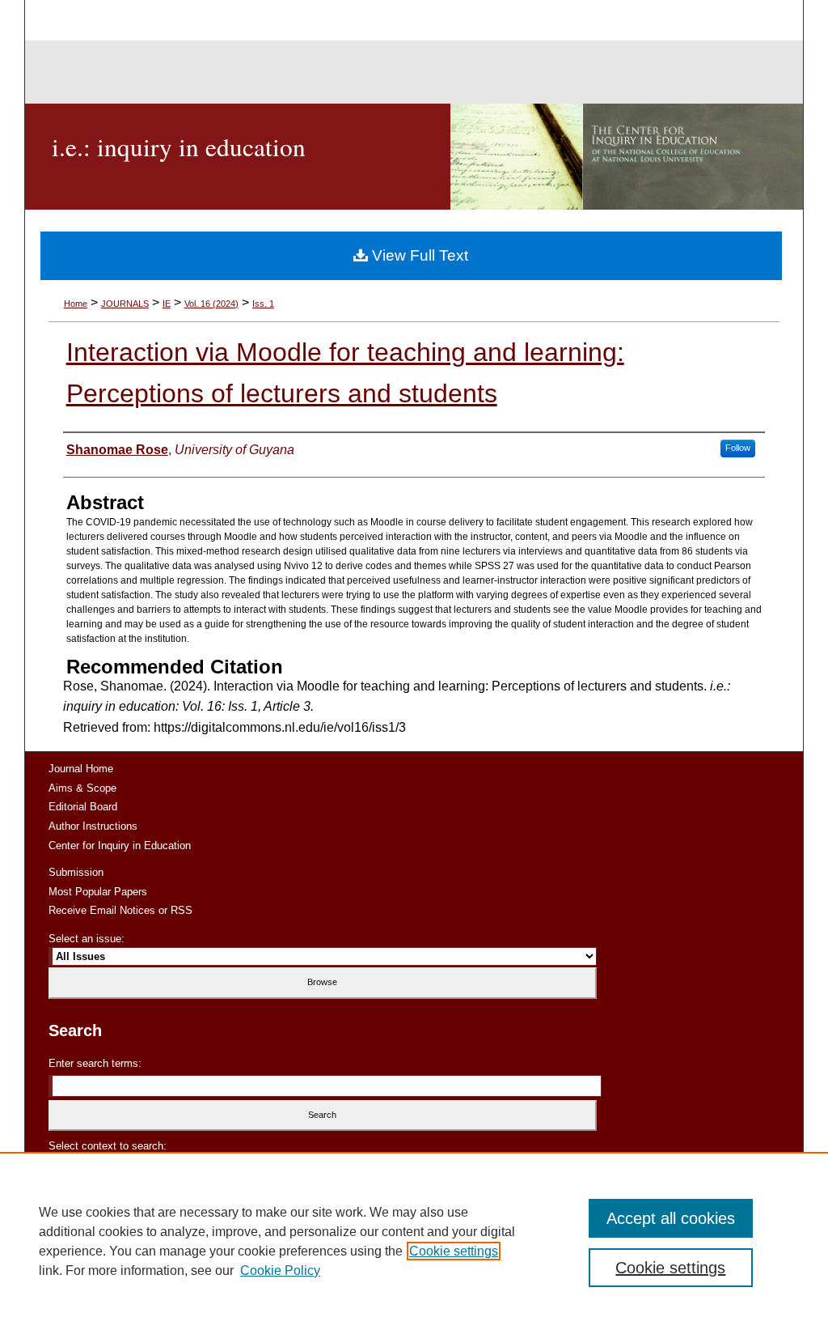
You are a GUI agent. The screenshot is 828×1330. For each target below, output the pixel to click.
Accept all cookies (670, 1218)
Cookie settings (453, 1251)
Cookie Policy (280, 1270)
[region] (414, 1241)
